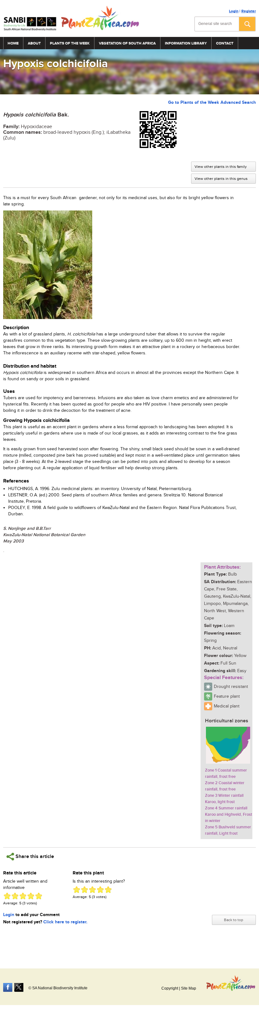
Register (248, 11)
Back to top (233, 920)
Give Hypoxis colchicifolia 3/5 (23, 896)
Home (13, 43)
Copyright (169, 988)
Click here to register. (65, 922)
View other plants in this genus (221, 178)
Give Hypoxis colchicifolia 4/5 (31, 896)
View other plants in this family (221, 166)
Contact (224, 43)
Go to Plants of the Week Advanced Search (212, 102)
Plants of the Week (70, 43)
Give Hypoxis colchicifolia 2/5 (15, 896)
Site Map (188, 988)
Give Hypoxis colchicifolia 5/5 (39, 896)
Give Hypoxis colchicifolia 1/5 (7, 896)
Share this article (34, 857)
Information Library (186, 43)
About (34, 43)
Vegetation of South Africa (127, 43)
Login (233, 11)
